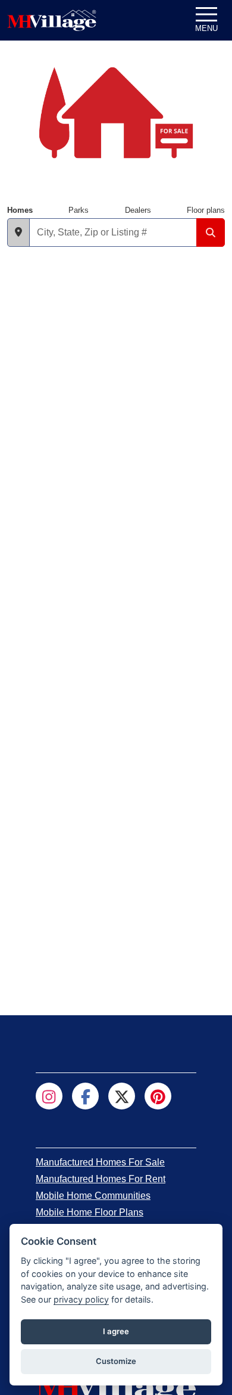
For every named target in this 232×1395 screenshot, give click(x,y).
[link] (100, 1162)
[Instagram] (49, 1096)
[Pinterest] (158, 1096)
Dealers (138, 210)
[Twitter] (121, 1096)
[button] (18, 232)
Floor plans (206, 210)
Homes (20, 210)
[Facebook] (85, 1096)
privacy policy (81, 1299)
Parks (78, 210)
